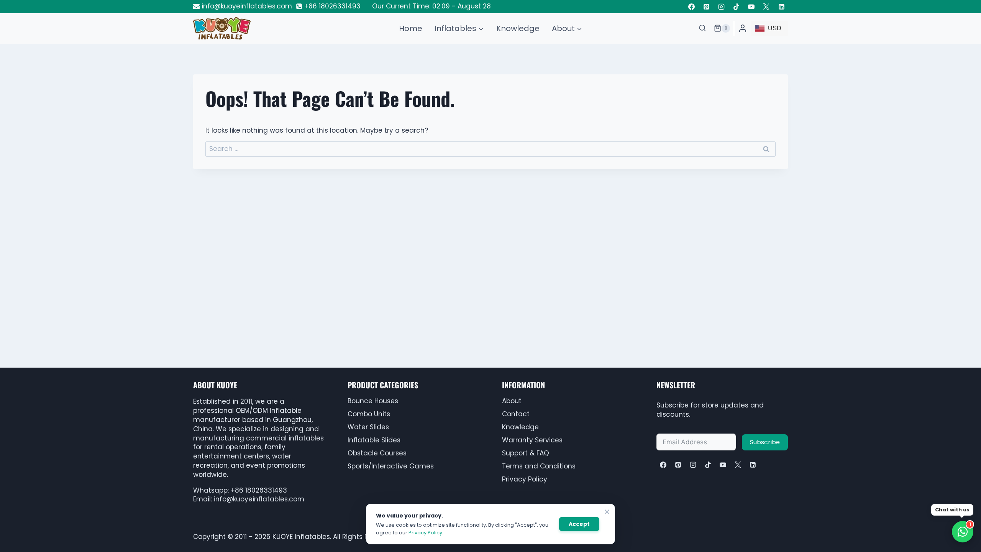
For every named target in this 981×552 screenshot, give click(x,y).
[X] (737, 464)
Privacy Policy (524, 479)
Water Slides (368, 427)
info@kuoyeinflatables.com (259, 499)
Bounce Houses (373, 401)
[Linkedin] (781, 6)
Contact (516, 414)
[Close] (607, 511)
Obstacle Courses (377, 453)
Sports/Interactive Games (391, 466)
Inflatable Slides (374, 440)
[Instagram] (721, 6)
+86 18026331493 (259, 490)
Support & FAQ (525, 453)
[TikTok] (736, 6)
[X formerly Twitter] (766, 6)
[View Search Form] (702, 28)
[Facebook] (691, 6)
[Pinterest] (706, 6)
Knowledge (518, 28)
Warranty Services (532, 440)
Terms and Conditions (539, 466)
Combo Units (369, 414)
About (512, 401)
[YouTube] (751, 6)
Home (410, 28)
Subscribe (765, 442)
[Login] (742, 28)
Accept (579, 524)
